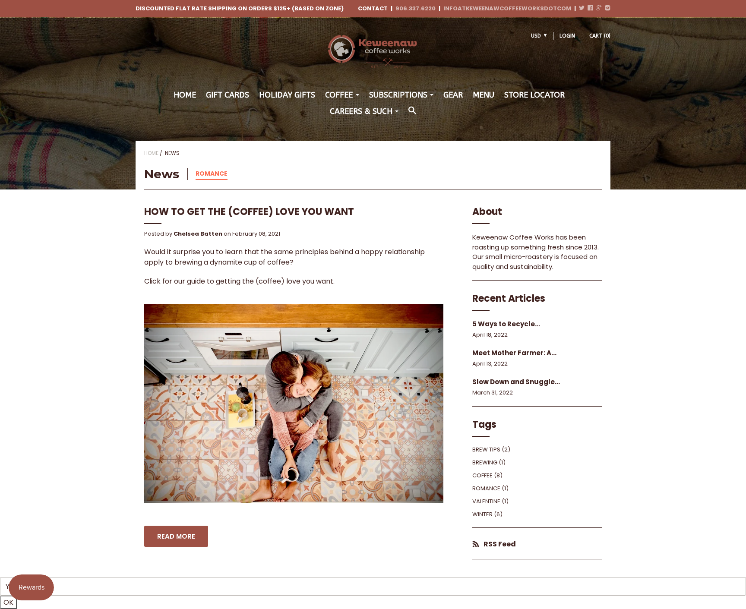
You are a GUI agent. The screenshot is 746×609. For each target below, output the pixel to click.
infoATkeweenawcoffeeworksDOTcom (507, 8)
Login (567, 36)
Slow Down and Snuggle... (516, 381)
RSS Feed (500, 544)
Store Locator (534, 95)
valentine (486, 501)
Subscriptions (398, 95)
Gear (453, 95)
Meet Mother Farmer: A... (514, 352)
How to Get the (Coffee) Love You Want (249, 211)
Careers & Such (361, 111)
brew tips (486, 449)
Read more (176, 536)
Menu (483, 95)
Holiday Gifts (287, 95)
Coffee (339, 95)
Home (185, 95)
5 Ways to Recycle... (506, 323)
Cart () (599, 36)
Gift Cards (227, 95)
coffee (482, 475)
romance (212, 173)
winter (482, 514)
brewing (484, 462)
